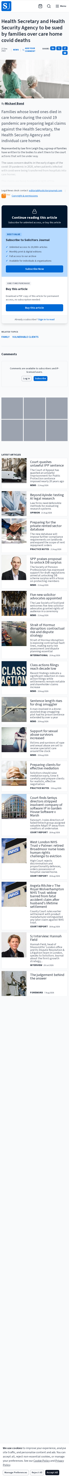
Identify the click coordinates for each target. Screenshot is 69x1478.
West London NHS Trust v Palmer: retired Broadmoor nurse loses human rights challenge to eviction (47, 849)
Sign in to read (46, 319)
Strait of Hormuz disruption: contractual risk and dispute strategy (47, 630)
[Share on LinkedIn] (53, 48)
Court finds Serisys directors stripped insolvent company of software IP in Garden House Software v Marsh (46, 806)
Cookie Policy (41, 1461)
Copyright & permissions (25, 196)
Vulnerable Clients (25, 337)
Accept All (52, 1472)
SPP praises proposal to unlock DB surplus (46, 560)
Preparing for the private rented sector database (46, 526)
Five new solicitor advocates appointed (46, 596)
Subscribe (40, 378)
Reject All (37, 1472)
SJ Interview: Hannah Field (46, 938)
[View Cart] (40, 6)
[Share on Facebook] (65, 48)
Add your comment (30, 50)
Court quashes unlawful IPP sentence (47, 464)
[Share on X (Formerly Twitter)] (59, 48)
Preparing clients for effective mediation (45, 766)
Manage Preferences (15, 1472)
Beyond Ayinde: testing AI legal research (47, 497)
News (16, 49)
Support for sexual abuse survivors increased (44, 735)
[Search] (48, 6)
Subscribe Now (34, 269)
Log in (26, 378)
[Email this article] (65, 53)
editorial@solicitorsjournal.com (45, 190)
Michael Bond (14, 103)
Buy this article (34, 308)
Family (5, 337)
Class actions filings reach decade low (44, 667)
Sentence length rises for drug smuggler (46, 702)
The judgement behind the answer (47, 976)
